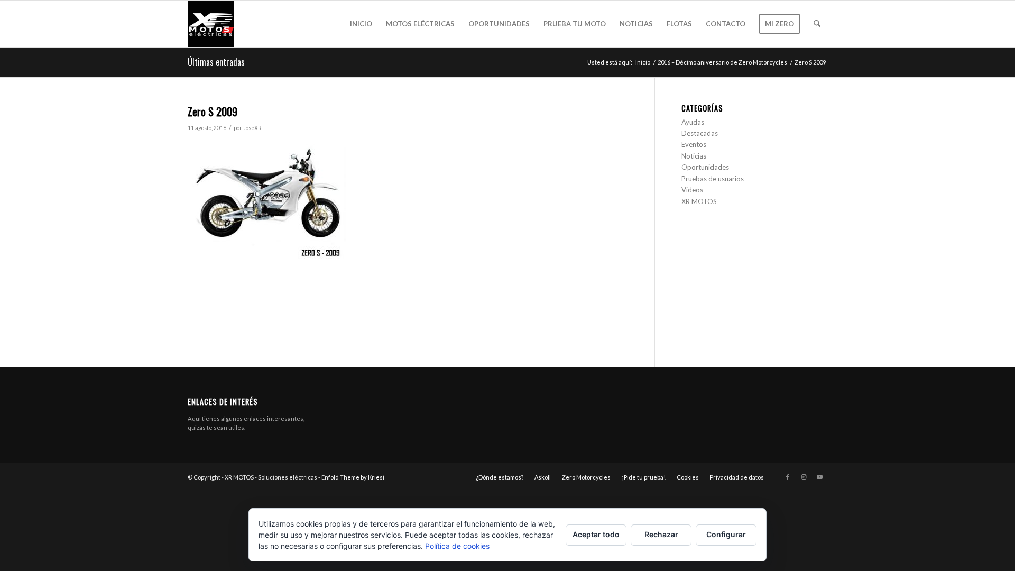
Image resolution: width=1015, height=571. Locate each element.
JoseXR (252, 128)
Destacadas (699, 133)
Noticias (693, 156)
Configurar (726, 534)
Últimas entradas (216, 62)
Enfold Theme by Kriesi (352, 477)
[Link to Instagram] (803, 477)
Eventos (693, 144)
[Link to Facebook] (788, 477)
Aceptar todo (596, 534)
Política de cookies (457, 545)
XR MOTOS (699, 201)
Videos (692, 190)
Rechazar (661, 534)
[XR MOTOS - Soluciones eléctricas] (211, 24)
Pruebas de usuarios (712, 178)
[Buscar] (817, 24)
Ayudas (692, 122)
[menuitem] (361, 24)
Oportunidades (705, 167)
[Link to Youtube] (819, 477)
